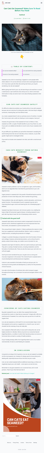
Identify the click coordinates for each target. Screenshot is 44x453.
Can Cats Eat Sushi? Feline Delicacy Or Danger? (22, 373)
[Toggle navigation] (41, 2)
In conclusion (26, 74)
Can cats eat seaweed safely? (9, 70)
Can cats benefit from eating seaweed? (32, 70)
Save (40, 157)
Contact (22, 442)
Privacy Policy (16, 442)
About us (9, 442)
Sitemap (35, 442)
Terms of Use (29, 442)
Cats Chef (7, 3)
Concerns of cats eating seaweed (10, 74)
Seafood (22, 15)
